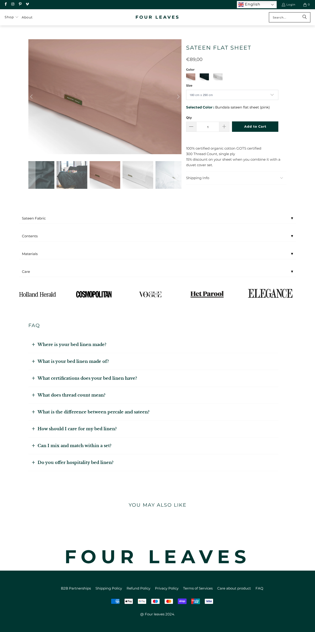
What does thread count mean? (71, 395)
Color (190, 69)
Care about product (234, 588)
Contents (157, 235)
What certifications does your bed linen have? (87, 378)
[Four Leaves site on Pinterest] (20, 4)
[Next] (178, 96)
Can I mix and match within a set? (74, 445)
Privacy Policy (166, 588)
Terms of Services (198, 588)
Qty (189, 117)
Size (189, 85)
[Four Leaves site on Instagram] (13, 4)
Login (290, 4)
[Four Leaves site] (157, 17)
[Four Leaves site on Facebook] (5, 4)
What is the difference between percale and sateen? (93, 412)
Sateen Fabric (157, 218)
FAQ (259, 588)
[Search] (304, 17)
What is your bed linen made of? (73, 361)
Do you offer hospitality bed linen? (75, 462)
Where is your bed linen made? (72, 344)
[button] (12, 17)
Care (157, 271)
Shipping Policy (108, 588)
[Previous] (32, 96)
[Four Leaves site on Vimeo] (27, 4)
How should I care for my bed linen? (77, 428)
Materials (157, 253)
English (252, 4)
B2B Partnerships (76, 588)
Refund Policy (138, 588)
